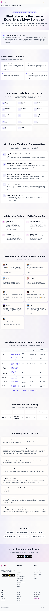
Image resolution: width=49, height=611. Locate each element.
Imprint (35, 568)
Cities (18, 568)
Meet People (20, 578)
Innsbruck (3, 600)
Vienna (2, 592)
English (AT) (36, 598)
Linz (2, 596)
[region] (24, 368)
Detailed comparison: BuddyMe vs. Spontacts (23, 390)
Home (2, 5)
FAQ (34, 576)
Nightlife (19, 598)
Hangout (19, 592)
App (18, 574)
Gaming (19, 596)
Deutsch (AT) (37, 594)
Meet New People (23, 536)
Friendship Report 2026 (38, 536)
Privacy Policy (37, 570)
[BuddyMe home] (5, 2)
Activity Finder (20, 580)
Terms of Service (37, 572)
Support (35, 578)
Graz (2, 594)
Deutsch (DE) (37, 592)
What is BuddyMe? (21, 576)
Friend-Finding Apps (10, 536)
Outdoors (19, 600)
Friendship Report (21, 582)
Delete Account (37, 574)
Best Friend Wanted (22, 532)
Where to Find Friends (36, 532)
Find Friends (7, 5)
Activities (19, 570)
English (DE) (36, 596)
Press (18, 586)
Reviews (19, 584)
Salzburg (3, 598)
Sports (18, 594)
